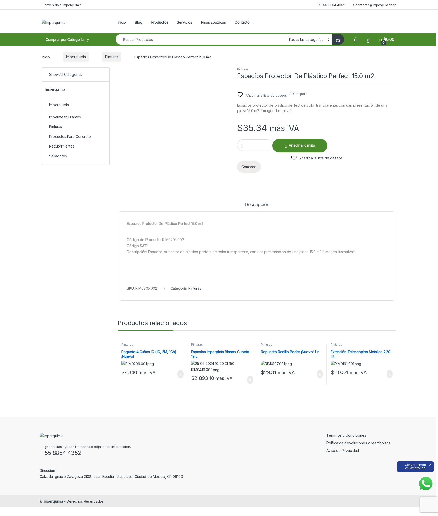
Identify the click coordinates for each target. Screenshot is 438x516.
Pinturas (111, 56)
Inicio (122, 22)
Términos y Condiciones (346, 435)
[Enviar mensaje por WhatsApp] (426, 483)
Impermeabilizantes (65, 117)
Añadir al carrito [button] (178, 374)
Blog (138, 22)
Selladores (58, 156)
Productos (159, 22)
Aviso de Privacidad (342, 450)
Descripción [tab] (257, 204)
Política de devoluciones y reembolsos (358, 443)
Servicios (184, 22)
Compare (300, 93)
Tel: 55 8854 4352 (331, 5)
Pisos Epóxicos (213, 22)
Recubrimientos (62, 146)
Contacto (242, 22)
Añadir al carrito (302, 145)
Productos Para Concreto (70, 136)
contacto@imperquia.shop (375, 5)
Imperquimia (76, 56)
